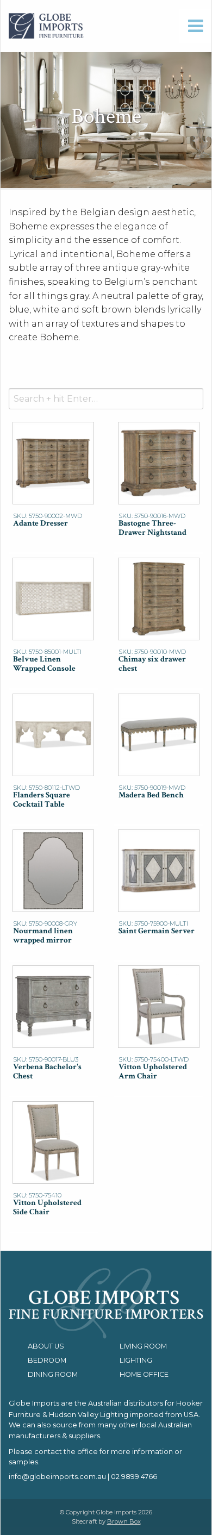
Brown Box (124, 1521)
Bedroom (47, 1360)
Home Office (144, 1374)
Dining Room (53, 1374)
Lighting (136, 1360)
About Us (46, 1346)
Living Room (143, 1346)
